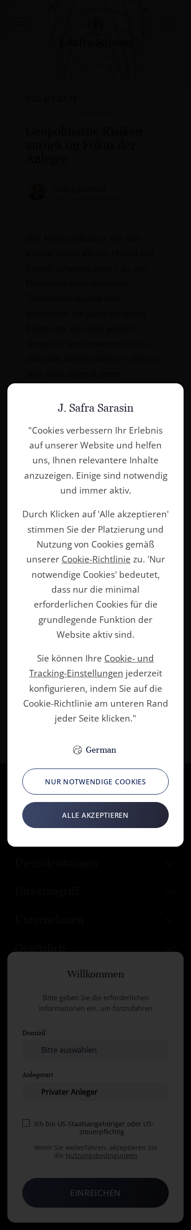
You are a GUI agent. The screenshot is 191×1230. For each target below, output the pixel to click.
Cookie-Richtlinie (96, 559)
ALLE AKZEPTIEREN (95, 815)
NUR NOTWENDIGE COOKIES (95, 781)
